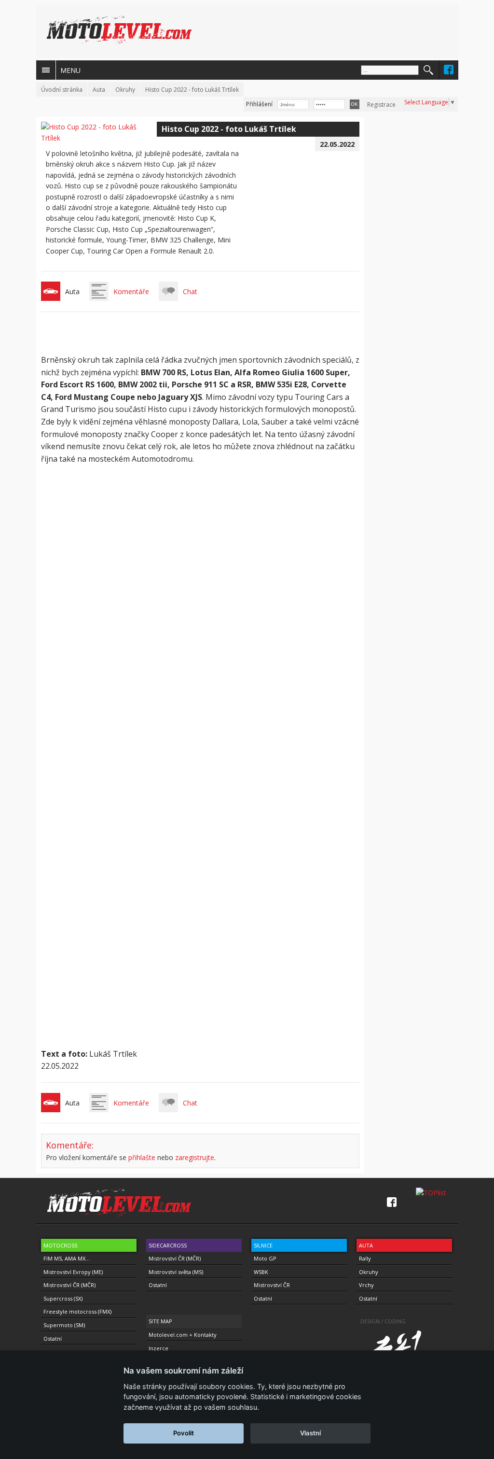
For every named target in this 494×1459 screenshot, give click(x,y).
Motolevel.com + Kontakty (183, 1334)
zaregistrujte (194, 1157)
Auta (99, 89)
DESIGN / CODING (383, 1321)
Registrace (381, 104)
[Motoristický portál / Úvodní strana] (119, 29)
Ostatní (52, 1338)
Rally (365, 1258)
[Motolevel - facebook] (448, 69)
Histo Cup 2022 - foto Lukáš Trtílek (192, 89)
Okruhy (125, 89)
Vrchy (366, 1285)
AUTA (366, 1245)
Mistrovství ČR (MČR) (69, 1285)
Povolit (183, 1433)
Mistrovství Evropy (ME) (73, 1271)
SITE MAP (160, 1321)
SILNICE (263, 1245)
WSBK (261, 1271)
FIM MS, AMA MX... (66, 1258)
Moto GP (265, 1258)
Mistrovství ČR (272, 1285)
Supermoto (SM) (64, 1325)
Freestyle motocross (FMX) (77, 1311)
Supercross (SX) (62, 1298)
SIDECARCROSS (168, 1245)
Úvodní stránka (61, 89)
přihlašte (141, 1157)
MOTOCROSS (60, 1245)
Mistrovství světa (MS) (176, 1271)
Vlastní (310, 1433)
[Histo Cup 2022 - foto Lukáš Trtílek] (99, 137)
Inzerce (158, 1348)
